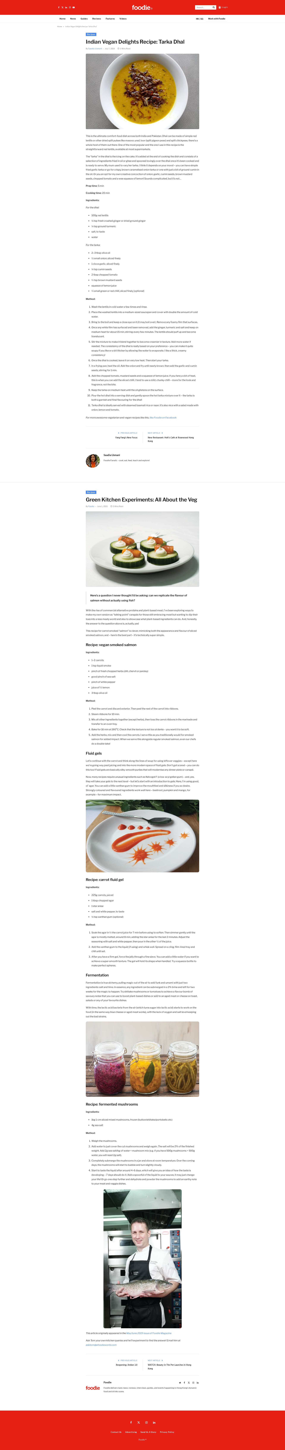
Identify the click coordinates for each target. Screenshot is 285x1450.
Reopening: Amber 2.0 (126, 1365)
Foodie (91, 506)
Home (62, 18)
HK (197, 18)
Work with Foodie (216, 18)
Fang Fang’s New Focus (126, 437)
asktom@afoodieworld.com (101, 1345)
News (73, 18)
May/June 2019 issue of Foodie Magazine (148, 1333)
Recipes (91, 34)
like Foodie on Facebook (163, 417)
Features (110, 18)
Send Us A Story (148, 1432)
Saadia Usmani (95, 48)
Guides (84, 18)
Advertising (131, 1432)
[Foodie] (142, 7)
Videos (122, 18)
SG (201, 18)
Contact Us (116, 1432)
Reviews (96, 18)
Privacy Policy (167, 1432)
